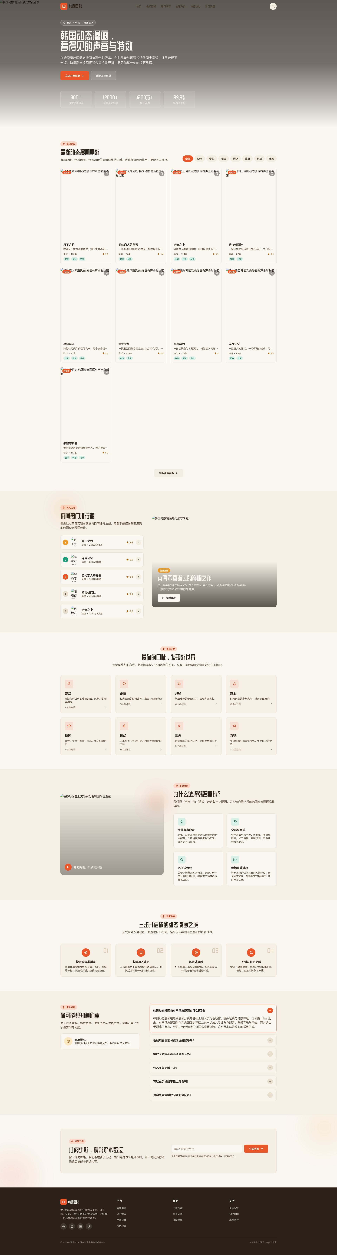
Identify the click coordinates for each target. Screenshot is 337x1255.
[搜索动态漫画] (273, 6)
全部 (187, 158)
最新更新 (151, 6)
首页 (138, 6)
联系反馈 (234, 1208)
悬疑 (235, 158)
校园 (223, 158)
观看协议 (234, 1220)
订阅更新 (254, 1148)
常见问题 (210, 6)
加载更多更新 (166, 473)
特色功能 (195, 6)
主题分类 (181, 6)
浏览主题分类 (103, 75)
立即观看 (171, 598)
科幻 (259, 158)
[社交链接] (63, 1226)
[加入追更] (106, 173)
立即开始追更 (72, 75)
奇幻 (211, 158)
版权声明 (234, 1214)
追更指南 (178, 1208)
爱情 (199, 158)
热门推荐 (166, 6)
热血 (247, 158)
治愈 (271, 158)
